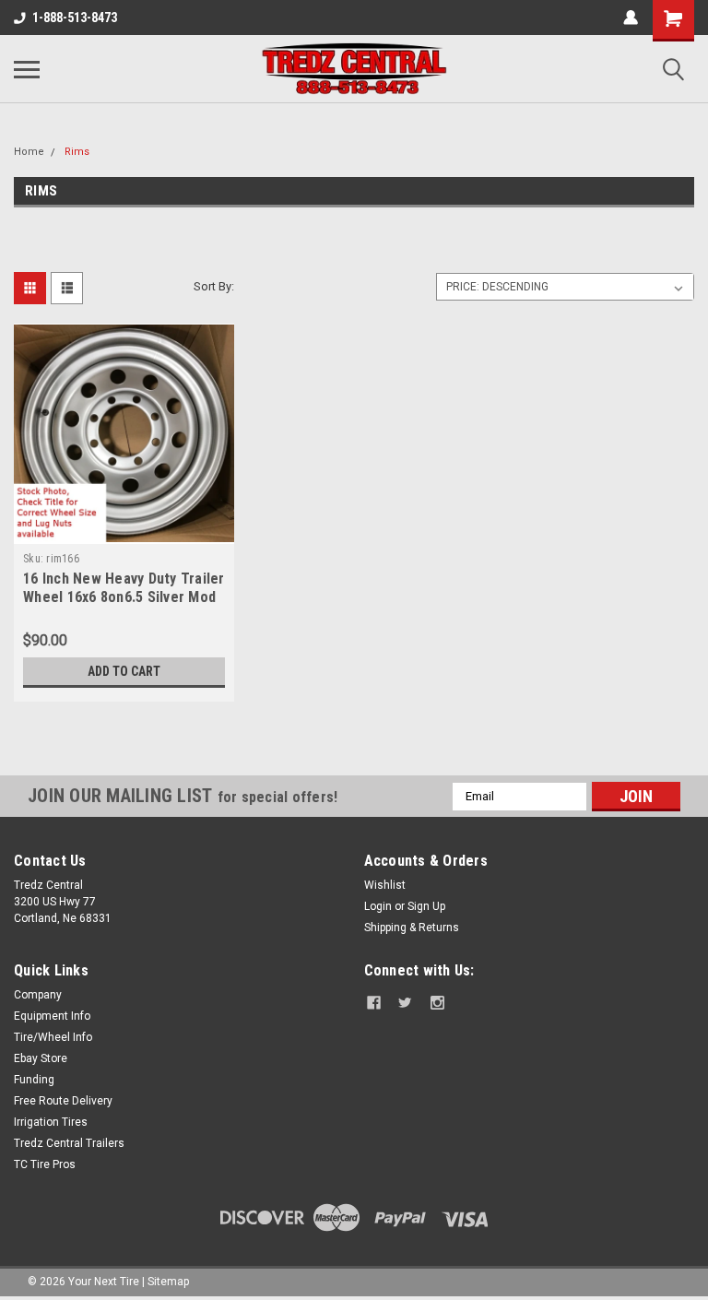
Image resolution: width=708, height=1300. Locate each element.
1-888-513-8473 (74, 17)
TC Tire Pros (45, 1164)
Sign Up (426, 906)
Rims (77, 152)
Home (29, 152)
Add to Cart (124, 671)
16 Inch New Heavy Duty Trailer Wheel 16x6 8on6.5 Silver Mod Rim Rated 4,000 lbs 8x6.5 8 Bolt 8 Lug (124, 606)
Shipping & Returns (411, 927)
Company (38, 994)
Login (378, 906)
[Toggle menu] (27, 69)
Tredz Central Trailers (69, 1143)
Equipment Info (52, 1016)
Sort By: (214, 286)
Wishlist (385, 885)
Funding (34, 1079)
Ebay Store (40, 1058)
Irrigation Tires (51, 1122)
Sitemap (168, 1281)
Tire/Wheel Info (53, 1037)
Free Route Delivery (63, 1100)
